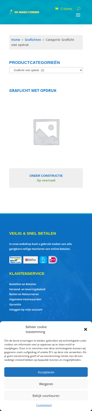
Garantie (15, 304)
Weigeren (46, 384)
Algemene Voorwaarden (25, 299)
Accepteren (46, 372)
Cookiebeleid (44, 405)
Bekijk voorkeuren (46, 395)
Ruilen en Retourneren (24, 294)
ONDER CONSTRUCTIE (46, 175)
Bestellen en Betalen (22, 284)
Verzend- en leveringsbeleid (27, 289)
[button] (85, 329)
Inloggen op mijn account (25, 309)
